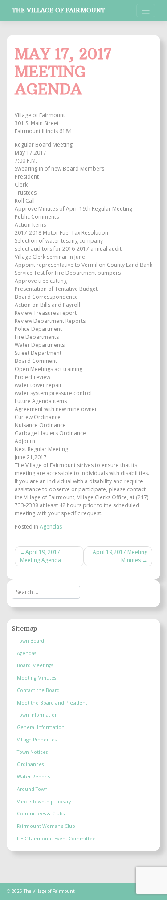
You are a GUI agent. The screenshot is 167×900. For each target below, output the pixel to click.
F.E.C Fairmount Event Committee (56, 838)
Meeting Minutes (36, 678)
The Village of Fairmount (58, 10)
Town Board (30, 641)
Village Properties (37, 740)
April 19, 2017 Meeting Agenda (40, 556)
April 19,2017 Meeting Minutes (120, 556)
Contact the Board (38, 690)
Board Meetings (35, 665)
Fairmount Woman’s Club (46, 826)
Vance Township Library (44, 801)
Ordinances (30, 764)
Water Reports (33, 777)
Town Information (37, 715)
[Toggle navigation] (145, 11)
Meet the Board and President (52, 703)
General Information (41, 727)
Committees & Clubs (41, 813)
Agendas (51, 526)
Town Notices (32, 752)
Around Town (32, 789)
